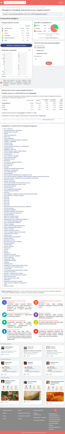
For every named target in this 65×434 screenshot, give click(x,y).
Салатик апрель (8, 187)
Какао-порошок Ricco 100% (11, 278)
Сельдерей (42, 7)
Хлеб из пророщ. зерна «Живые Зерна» (15, 151)
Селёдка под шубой (9, 271)
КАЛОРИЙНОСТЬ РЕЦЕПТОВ (24, 416)
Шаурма (6, 167)
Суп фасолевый (8, 144)
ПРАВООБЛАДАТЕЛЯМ (38, 410)
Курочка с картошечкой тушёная (13, 273)
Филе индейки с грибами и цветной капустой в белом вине (21, 194)
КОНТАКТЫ (44, 417)
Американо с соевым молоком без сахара (16, 265)
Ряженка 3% (7, 248)
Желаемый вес (38, 56)
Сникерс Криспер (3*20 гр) (11, 190)
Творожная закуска (9, 159)
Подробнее (42, 116)
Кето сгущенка (8, 165)
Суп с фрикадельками (10, 171)
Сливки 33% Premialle (10, 260)
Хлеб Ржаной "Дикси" (10, 186)
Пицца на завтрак (9, 286)
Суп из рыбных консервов (11, 156)
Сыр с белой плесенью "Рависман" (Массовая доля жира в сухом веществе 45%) (26, 176)
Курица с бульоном (9, 181)
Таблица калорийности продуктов (14, 7)
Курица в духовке (9, 214)
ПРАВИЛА (42, 420)
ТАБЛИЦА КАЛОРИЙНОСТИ (24, 413)
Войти (61, 2)
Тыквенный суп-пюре (10, 254)
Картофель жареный (10, 209)
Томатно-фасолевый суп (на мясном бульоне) (17, 183)
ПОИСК (19, 410)
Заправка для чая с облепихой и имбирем (16, 219)
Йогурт (6, 251)
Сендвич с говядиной (10, 141)
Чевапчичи (7, 279)
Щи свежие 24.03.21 (9, 240)
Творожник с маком (9, 259)
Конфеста (6, 262)
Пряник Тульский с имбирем (12, 256)
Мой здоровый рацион (39, 14)
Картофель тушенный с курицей (13, 281)
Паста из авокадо (9, 257)
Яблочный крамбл (9, 243)
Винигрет (6, 252)
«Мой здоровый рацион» (48, 119)
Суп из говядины (8, 138)
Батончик (6, 198)
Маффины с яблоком (10, 149)
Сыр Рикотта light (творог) (11, 216)
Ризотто (6, 249)
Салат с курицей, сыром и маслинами (14, 232)
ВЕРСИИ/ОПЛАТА (37, 414)
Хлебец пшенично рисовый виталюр (14, 225)
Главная (3, 7)
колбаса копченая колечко (11, 230)
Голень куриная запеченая (11, 152)
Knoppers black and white (11, 132)
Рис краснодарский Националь (13, 213)
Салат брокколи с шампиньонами (13, 267)
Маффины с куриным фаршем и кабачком (16, 140)
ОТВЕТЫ (20, 418)
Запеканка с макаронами (11, 170)
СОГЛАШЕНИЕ (37, 420)
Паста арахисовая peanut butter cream (15, 184)
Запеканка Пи (8, 154)
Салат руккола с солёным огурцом (14, 195)
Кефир (6, 133)
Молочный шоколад (10, 276)
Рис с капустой (8, 129)
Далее (49, 63)
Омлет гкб (7, 136)
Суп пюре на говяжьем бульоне (13, 162)
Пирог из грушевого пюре (11, 217)
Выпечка (6, 197)
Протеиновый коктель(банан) (12, 236)
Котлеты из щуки (9, 179)
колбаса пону (8, 235)
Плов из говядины (9, 224)
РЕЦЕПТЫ (5, 413)
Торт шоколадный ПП (10, 135)
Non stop (6, 192)
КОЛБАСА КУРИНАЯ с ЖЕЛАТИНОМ (13, 211)
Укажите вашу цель (39, 46)
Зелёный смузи (8, 263)
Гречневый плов (8, 163)
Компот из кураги (9, 229)
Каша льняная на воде (10, 157)
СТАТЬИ (4, 418)
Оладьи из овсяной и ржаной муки (14, 168)
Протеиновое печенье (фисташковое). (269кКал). (17, 206)
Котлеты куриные (9, 208)
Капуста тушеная (9, 246)
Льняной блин (8, 143)
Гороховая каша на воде (11, 233)
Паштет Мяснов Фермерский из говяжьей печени (18, 175)
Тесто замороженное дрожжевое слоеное (16, 270)
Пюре (5, 284)
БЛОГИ (4, 416)
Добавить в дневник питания (16, 45)
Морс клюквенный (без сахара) (12, 227)
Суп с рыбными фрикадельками (13, 221)
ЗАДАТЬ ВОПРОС (37, 417)
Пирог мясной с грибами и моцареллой (15, 283)
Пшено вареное (8, 173)
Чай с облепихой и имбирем (12, 222)
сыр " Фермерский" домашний (12, 189)
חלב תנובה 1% (7, 268)
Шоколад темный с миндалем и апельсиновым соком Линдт (21, 178)
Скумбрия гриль (8, 148)
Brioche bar (7, 160)
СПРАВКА (35, 413)
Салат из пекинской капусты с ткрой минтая (16, 146)
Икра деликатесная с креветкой (13, 130)
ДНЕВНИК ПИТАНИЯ (7, 410)
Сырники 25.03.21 (9, 238)
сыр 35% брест (8, 244)
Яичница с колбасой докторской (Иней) (15, 275)
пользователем (18, 14)
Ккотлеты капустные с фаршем (13, 241)
